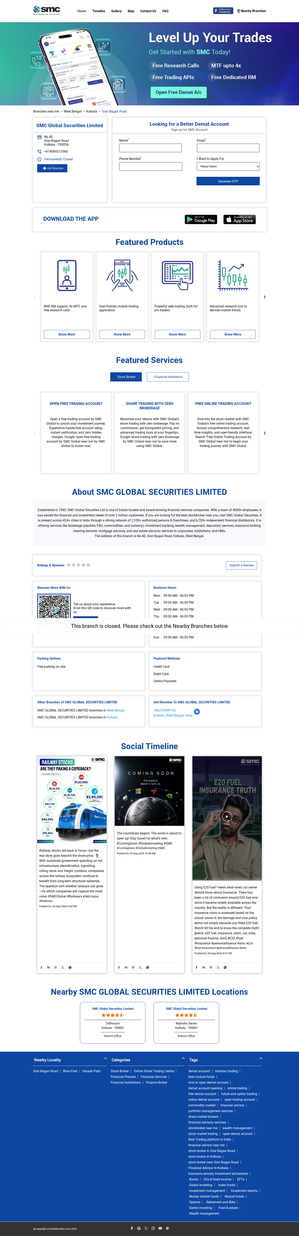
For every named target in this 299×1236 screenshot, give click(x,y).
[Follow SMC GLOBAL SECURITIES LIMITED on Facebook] (131, 1228)
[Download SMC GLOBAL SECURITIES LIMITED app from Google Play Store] (201, 223)
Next (263, 296)
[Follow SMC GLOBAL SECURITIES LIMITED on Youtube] (160, 1228)
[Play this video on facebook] (227, 818)
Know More (67, 334)
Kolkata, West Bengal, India (173, 715)
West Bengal (73, 111)
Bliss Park (70, 1071)
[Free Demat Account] (67, 275)
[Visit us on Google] (138, 1228)
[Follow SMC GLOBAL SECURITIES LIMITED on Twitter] (145, 1228)
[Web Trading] (177, 275)
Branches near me (46, 111)
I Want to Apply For (210, 159)
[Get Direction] (197, 714)
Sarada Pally (91, 1071)
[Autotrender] (233, 275)
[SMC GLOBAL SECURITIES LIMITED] (46, 11)
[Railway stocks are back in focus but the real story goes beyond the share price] (72, 800)
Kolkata (91, 111)
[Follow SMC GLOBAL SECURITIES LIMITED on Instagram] (153, 1228)
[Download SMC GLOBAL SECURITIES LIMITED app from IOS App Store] (239, 223)
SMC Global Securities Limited (112, 1009)
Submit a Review (241, 565)
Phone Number (130, 158)
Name (124, 140)
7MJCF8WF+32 (165, 710)
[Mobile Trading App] (122, 275)
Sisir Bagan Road (45, 1071)
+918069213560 (56, 151)
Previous (35, 296)
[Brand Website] (167, 1228)
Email (201, 140)
